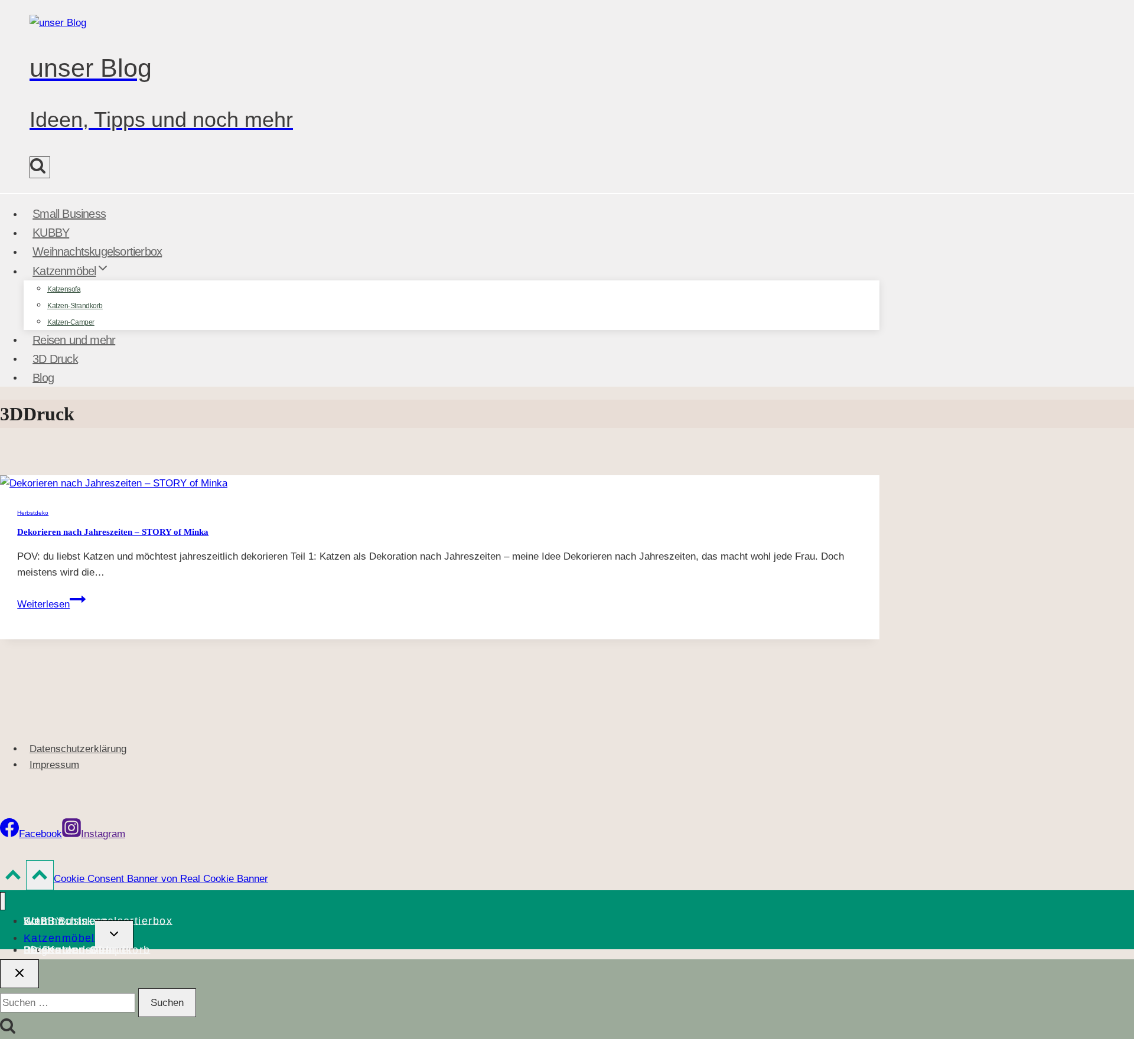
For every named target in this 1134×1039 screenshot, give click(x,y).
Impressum (54, 764)
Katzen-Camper (70, 322)
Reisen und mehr (73, 339)
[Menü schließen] (2, 901)
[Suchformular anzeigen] (40, 167)
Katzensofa (63, 289)
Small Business (69, 213)
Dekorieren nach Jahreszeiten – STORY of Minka (112, 532)
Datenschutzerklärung (78, 748)
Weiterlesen (51, 604)
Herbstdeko (32, 512)
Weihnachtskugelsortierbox (97, 251)
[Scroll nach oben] (13, 878)
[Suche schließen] (19, 973)
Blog (43, 377)
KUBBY (50, 232)
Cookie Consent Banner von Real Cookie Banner (161, 878)
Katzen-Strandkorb (75, 306)
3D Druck (55, 358)
